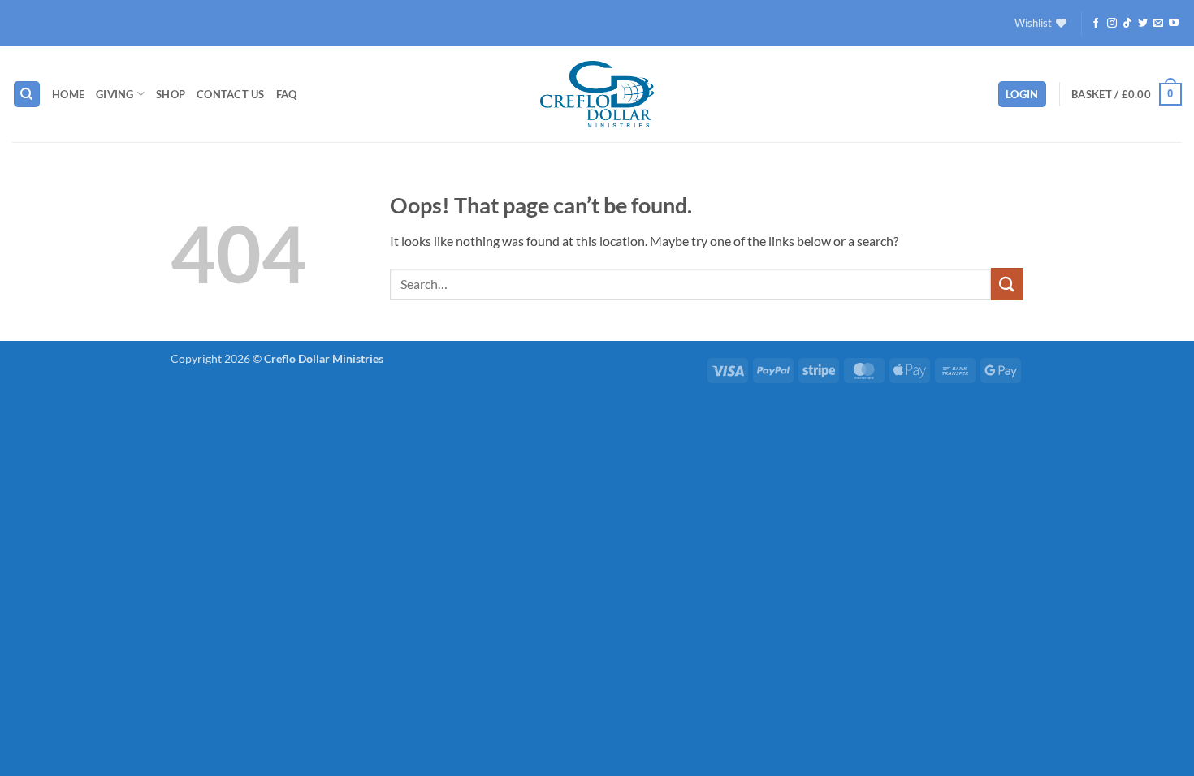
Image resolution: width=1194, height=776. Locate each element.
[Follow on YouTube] (1174, 23)
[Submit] (1007, 284)
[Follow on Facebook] (1096, 23)
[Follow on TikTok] (1127, 23)
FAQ (286, 94)
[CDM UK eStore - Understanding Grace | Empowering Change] (597, 94)
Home (68, 94)
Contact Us (231, 94)
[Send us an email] (1158, 23)
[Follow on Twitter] (1143, 23)
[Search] (27, 94)
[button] (1022, 94)
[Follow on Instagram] (1112, 23)
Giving (115, 94)
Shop (170, 94)
